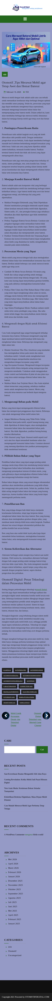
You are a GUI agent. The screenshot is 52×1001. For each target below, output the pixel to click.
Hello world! (38, 835)
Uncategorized (14, 955)
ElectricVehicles (30, 691)
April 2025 (13, 915)
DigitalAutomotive (11, 691)
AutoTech (30, 681)
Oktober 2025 (14, 889)
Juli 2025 (12, 902)
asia (4, 74)
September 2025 (15, 894)
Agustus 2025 (14, 898)
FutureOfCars (9, 697)
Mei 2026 (12, 859)
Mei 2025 (12, 911)
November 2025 (15, 885)
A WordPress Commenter (14, 835)
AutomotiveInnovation (32, 675)
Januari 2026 (14, 876)
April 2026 (13, 864)
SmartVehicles (9, 702)
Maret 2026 (13, 868)
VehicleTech (25, 702)
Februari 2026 (14, 872)
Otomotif (12, 951)
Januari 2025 (14, 924)
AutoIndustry (20, 670)
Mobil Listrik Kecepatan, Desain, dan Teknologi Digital (16, 719)
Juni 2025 (12, 906)
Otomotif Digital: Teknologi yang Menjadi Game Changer (35, 719)
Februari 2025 (14, 919)
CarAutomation (9, 686)
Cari (7, 740)
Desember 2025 (15, 881)
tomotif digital (41, 589)
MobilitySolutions (26, 697)
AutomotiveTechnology (13, 681)
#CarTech (7, 670)
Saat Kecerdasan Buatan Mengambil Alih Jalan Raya (25, 774)
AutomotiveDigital (11, 675)
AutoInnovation (36, 670)
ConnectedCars (26, 686)
